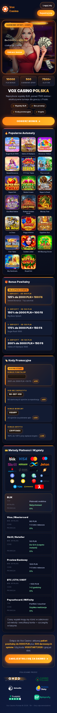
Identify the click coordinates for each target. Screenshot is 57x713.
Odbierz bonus (14, 52)
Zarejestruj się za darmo (28, 658)
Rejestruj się (46, 13)
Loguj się (47, 5)
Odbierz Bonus (28, 121)
